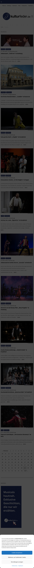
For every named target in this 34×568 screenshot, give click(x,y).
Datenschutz (14, 565)
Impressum (20, 565)
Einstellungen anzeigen (17, 562)
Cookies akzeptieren (17, 552)
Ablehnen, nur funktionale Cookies (17, 557)
